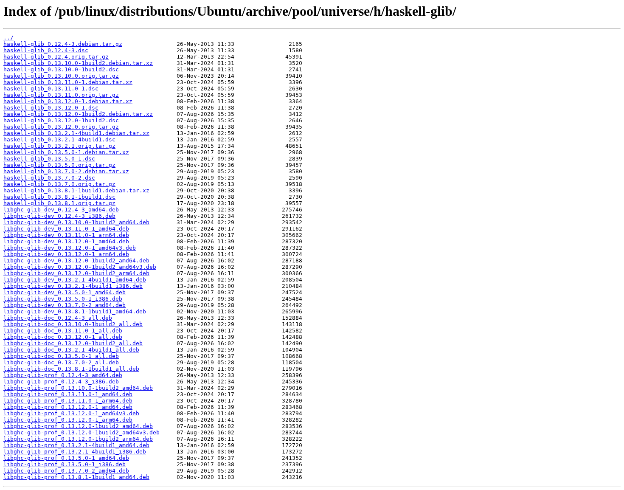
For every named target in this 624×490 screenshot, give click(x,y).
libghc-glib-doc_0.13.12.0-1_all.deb (62, 337)
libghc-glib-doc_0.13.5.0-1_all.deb (61, 356)
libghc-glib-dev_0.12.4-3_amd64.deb (61, 209)
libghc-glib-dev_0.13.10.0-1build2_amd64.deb (76, 222)
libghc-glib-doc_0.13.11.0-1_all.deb (62, 330)
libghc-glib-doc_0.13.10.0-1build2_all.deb (73, 324)
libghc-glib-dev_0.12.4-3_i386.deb (59, 216)
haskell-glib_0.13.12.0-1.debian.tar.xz (67, 101)
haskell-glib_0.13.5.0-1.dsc (49, 158)
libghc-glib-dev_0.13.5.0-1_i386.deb (62, 299)
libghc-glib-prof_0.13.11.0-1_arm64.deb (67, 400)
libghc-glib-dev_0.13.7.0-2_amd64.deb (64, 305)
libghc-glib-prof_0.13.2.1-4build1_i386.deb (74, 451)
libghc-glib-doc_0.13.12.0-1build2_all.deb (73, 343)
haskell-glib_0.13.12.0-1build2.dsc (61, 120)
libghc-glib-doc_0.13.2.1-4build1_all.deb (71, 349)
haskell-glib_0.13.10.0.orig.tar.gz (61, 76)
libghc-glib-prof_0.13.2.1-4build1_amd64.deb (76, 445)
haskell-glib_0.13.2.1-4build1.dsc (59, 139)
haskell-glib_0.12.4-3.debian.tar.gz (62, 44)
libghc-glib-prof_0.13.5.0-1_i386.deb (64, 464)
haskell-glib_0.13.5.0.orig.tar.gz (59, 165)
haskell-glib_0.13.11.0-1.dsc (50, 88)
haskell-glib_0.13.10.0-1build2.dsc (61, 69)
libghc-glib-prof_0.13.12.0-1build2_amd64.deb (78, 426)
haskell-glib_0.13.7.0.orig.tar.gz (59, 184)
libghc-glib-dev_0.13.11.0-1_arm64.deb (66, 235)
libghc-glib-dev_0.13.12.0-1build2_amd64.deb (76, 260)
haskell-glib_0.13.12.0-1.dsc (50, 107)
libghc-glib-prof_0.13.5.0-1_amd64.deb (66, 458)
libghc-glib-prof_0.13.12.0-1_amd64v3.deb (71, 413)
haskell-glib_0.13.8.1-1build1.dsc (59, 197)
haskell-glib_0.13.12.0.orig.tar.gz (61, 127)
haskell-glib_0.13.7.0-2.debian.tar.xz (66, 171)
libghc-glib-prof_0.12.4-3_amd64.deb (62, 375)
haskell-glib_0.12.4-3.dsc (45, 50)
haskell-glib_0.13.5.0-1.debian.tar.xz (66, 152)
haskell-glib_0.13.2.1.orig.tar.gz (59, 146)
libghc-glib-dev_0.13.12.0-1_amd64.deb (66, 241)
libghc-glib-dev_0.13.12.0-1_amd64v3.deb (69, 248)
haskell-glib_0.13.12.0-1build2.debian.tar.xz (78, 114)
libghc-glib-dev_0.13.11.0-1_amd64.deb (66, 228)
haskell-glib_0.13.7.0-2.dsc (49, 178)
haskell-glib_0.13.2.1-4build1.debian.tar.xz (76, 133)
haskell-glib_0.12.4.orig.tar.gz (56, 57)
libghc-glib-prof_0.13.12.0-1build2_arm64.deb (78, 439)
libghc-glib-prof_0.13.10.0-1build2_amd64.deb (78, 388)
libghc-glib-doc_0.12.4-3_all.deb (57, 318)
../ (8, 37)
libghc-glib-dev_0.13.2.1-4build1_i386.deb (73, 286)
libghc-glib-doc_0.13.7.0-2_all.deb (61, 362)
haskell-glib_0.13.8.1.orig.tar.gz (59, 203)
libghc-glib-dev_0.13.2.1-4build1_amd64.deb (74, 279)
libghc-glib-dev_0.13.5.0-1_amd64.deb (64, 292)
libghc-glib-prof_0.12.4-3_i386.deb (61, 381)
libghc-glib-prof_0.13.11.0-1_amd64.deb (67, 394)
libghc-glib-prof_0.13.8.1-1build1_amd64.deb (76, 477)
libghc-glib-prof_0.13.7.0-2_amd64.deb (66, 470)
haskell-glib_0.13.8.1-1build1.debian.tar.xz (76, 190)
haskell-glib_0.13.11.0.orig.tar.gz (61, 95)
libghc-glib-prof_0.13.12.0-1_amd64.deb (67, 407)
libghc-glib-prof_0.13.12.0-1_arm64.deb (67, 420)
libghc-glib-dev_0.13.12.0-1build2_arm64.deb (76, 273)
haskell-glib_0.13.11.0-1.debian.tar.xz (67, 82)
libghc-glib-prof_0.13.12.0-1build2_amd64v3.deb (81, 432)
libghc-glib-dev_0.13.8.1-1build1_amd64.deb (74, 311)
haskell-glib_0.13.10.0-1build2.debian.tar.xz (78, 63)
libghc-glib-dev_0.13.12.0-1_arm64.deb (66, 254)
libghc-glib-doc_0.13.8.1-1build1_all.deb (71, 369)
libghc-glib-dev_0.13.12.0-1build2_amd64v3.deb (79, 267)
